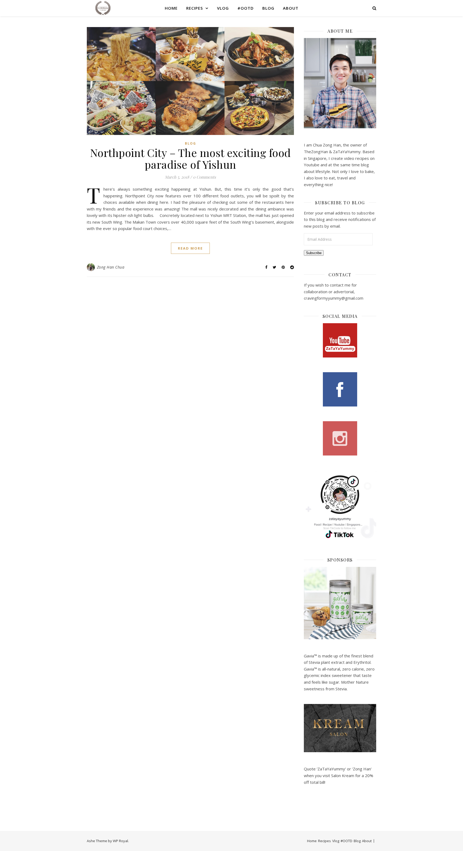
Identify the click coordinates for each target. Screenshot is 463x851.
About (290, 8)
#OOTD (245, 8)
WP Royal (120, 840)
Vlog (223, 8)
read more (190, 248)
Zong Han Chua (111, 267)
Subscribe (314, 253)
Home (171, 8)
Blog (268, 8)
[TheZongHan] (103, 8)
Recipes (194, 8)
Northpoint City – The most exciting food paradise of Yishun (190, 158)
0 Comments (204, 177)
